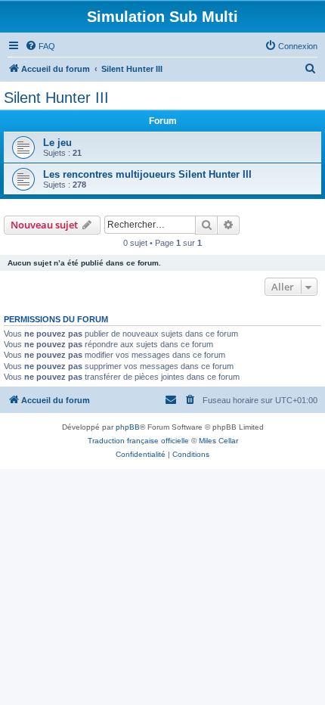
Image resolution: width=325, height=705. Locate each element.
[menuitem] (40, 46)
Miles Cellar (218, 440)
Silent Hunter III (56, 97)
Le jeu (57, 142)
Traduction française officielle (138, 440)
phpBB (128, 427)
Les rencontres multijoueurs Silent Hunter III (147, 174)
